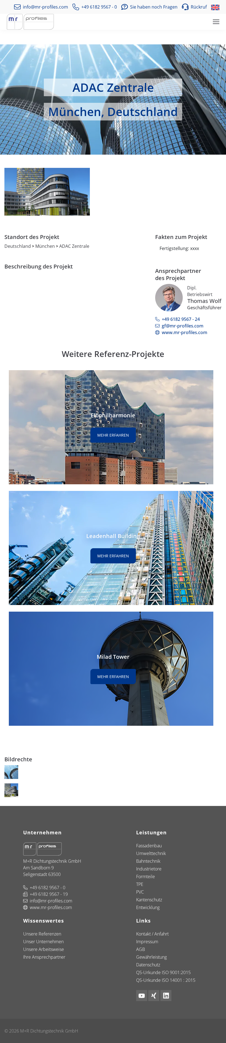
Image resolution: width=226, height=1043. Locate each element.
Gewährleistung (151, 957)
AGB (140, 949)
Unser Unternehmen (43, 942)
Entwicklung (148, 907)
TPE (139, 884)
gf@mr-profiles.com (182, 326)
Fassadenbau (149, 846)
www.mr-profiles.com (184, 332)
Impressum (147, 942)
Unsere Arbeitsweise (43, 949)
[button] (194, 7)
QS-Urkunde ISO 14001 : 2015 (165, 980)
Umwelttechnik (151, 853)
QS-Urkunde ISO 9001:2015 (163, 972)
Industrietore (149, 869)
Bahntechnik (148, 861)
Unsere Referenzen (42, 934)
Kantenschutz (149, 900)
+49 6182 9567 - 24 (181, 319)
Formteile (145, 876)
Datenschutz (148, 965)
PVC (140, 892)
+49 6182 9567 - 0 (47, 888)
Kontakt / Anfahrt (152, 934)
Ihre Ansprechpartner (44, 957)
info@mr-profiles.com (51, 901)
